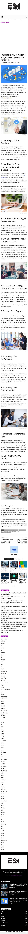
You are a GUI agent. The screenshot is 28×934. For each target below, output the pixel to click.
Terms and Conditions (18, 931)
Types (2, 833)
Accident (3, 641)
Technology (3, 824)
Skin (2, 810)
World (2, 847)
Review (2, 796)
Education (3, 694)
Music (2, 777)
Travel (2, 831)
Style (2, 817)
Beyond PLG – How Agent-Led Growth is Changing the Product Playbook (13, 581)
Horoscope (3, 740)
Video (2, 838)
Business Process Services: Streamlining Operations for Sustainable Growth (4, 569)
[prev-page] (13, 586)
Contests (3, 676)
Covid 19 (3, 680)
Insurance (3, 750)
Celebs (2, 669)
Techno (2, 821)
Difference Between (5, 689)
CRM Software (4, 531)
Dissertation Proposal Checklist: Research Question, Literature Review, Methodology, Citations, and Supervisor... (18, 900)
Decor (2, 685)
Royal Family (4, 801)
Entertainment (4, 696)
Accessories (4, 639)
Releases (3, 794)
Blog (2, 657)
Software (3, 812)
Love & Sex (3, 766)
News (2, 782)
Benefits (11, 530)
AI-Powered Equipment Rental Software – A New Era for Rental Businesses (13, 569)
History (2, 733)
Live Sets (3, 764)
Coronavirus (3, 678)
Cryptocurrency (4, 683)
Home (2, 19)
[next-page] (15, 586)
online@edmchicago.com (16, 875)
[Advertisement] (14, 39)
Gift (1, 724)
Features (3, 706)
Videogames (4, 840)
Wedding (3, 845)
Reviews (3, 798)
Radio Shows (4, 789)
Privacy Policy (8, 931)
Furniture (3, 715)
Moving (2, 775)
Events (2, 701)
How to (2, 745)
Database (10, 531)
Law (2, 757)
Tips (2, 826)
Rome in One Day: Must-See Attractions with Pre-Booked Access (12, 631)
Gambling (3, 717)
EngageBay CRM (7, 98)
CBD (2, 666)
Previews (3, 787)
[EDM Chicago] (14, 7)
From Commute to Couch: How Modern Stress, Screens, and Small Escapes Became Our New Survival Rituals (14, 623)
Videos (2, 842)
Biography (3, 652)
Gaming (2, 722)
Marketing (3, 768)
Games (2, 720)
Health (2, 731)
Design (2, 687)
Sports (2, 814)
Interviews (3, 752)
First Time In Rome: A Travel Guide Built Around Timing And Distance (13, 619)
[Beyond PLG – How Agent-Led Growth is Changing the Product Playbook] (14, 576)
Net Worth (3, 780)
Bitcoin (2, 655)
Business (5, 19)
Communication (22, 530)
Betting (2, 648)
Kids (2, 754)
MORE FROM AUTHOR (19, 559)
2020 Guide (7, 530)
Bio (1, 650)
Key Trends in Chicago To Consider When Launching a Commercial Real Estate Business (23, 581)
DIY (1, 692)
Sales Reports (16, 531)
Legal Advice (4, 759)
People (2, 784)
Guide (2, 726)
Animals (2, 643)
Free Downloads (4, 713)
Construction (4, 671)
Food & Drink (4, 710)
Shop (2, 805)
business (16, 530)
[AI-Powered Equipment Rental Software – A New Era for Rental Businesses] (14, 564)
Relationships (4, 791)
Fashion (2, 703)
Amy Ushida (4, 62)
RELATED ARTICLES (8, 559)
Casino (2, 664)
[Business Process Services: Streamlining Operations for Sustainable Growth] (5, 564)
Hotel (2, 743)
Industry (2, 747)
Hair (2, 729)
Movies (2, 773)
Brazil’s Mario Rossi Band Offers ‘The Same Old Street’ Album (21, 541)
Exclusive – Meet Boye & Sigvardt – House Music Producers (7, 541)
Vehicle (2, 835)
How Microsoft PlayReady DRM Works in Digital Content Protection (23, 569)
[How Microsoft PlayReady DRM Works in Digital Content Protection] (23, 564)
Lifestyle (3, 761)
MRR (7, 379)
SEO (2, 803)
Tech (7, 22)
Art (1, 645)
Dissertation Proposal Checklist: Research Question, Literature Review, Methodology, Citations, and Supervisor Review (13, 602)
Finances (3, 708)
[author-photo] (14, 549)
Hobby (2, 736)
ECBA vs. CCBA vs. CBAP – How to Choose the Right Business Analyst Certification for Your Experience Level (5, 581)
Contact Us (3, 673)
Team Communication (5, 532)
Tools (2, 828)
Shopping (3, 807)
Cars (2, 662)
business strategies (13, 325)
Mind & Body (4, 770)
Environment (3, 699)
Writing (2, 849)
